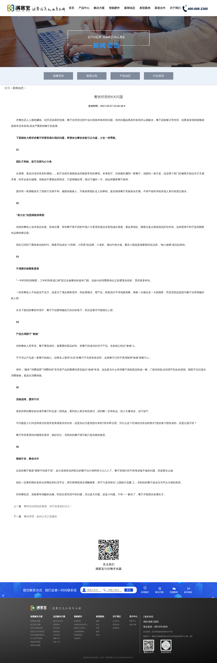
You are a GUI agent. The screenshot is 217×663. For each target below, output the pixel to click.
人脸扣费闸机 (79, 631)
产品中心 (84, 7)
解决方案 (99, 7)
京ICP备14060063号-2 (125, 657)
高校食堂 (56, 631)
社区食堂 (56, 635)
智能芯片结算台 (80, 628)
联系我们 (116, 628)
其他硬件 (77, 638)
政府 (97, 621)
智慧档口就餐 (35, 621)
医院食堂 (56, 624)
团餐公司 (56, 638)
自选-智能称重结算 (37, 635)
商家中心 (133, 621)
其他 (97, 635)
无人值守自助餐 (36, 638)
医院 (97, 631)
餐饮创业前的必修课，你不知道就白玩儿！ (48, 506)
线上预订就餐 (35, 624)
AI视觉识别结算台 (80, 624)
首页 (71, 7)
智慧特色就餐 (35, 645)
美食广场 (56, 642)
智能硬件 (114, 7)
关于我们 (175, 7)
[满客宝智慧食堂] (37, 12)
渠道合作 (160, 7)
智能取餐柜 (78, 635)
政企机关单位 (58, 621)
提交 (128, 590)
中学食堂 (56, 628)
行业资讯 (158, 75)
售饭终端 (77, 621)
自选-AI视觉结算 (36, 628)
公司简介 (116, 621)
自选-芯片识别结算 (37, 631)
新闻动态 (129, 7)
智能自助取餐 (35, 642)
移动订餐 (133, 624)
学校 (97, 628)
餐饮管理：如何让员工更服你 (40, 516)
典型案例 (145, 7)
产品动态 (125, 75)
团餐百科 (58, 75)
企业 (97, 624)
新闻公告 (91, 75)
